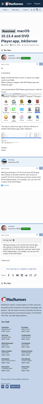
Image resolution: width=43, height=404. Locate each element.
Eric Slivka (25, 327)
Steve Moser (5, 366)
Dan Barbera (5, 359)
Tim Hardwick (26, 343)
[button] (2, 4)
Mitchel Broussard (7, 343)
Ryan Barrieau (26, 359)
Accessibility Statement (20, 379)
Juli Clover (5, 335)
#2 (41, 168)
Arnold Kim (5, 327)
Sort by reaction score (31, 45)
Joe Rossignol (26, 335)
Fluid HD (7, 383)
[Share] (37, 64)
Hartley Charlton (7, 351)
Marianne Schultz (27, 351)
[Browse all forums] (34, 9)
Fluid (2, 383)
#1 (41, 64)
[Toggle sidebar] (40, 10)
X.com (8, 331)
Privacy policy (6, 379)
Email (3, 331)
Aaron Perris (25, 366)
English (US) (15, 386)
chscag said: (7, 240)
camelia (6, 45)
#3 (41, 235)
